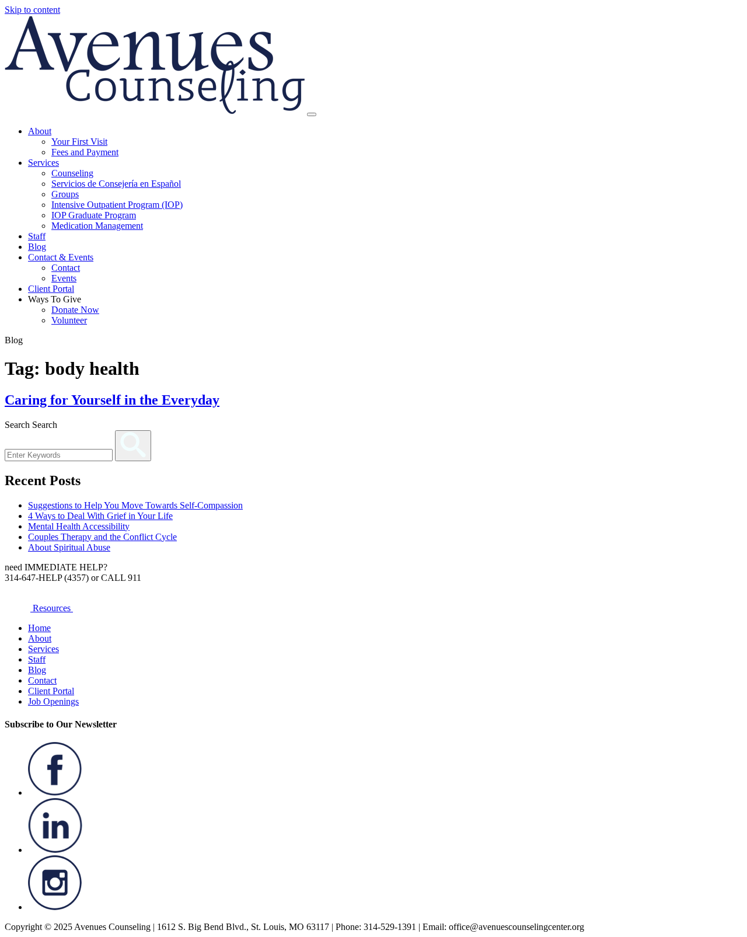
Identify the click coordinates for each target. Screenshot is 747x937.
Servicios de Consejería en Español (116, 184)
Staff (37, 236)
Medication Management (97, 226)
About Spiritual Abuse (69, 547)
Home (39, 628)
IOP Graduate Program (93, 215)
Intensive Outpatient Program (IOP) (117, 205)
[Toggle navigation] (311, 114)
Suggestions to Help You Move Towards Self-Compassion (135, 505)
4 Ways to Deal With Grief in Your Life (100, 516)
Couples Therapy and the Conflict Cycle (102, 537)
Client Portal (51, 289)
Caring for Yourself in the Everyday (112, 399)
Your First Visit (79, 142)
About (39, 131)
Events (63, 278)
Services (43, 163)
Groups (65, 194)
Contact (65, 268)
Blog (37, 247)
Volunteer (69, 320)
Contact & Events (60, 257)
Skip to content (32, 10)
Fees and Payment (84, 152)
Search (17, 425)
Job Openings (53, 701)
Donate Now (75, 310)
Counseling (72, 173)
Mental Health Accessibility (79, 526)
